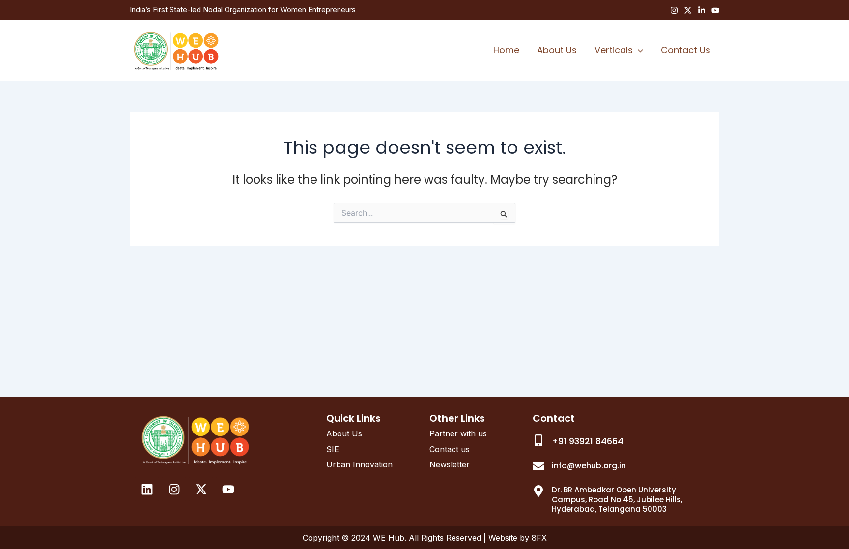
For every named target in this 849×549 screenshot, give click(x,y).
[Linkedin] (702, 10)
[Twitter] (688, 10)
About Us (557, 50)
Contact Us (685, 50)
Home (506, 50)
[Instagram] (674, 10)
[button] (638, 50)
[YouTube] (715, 10)
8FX (539, 538)
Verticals (613, 50)
